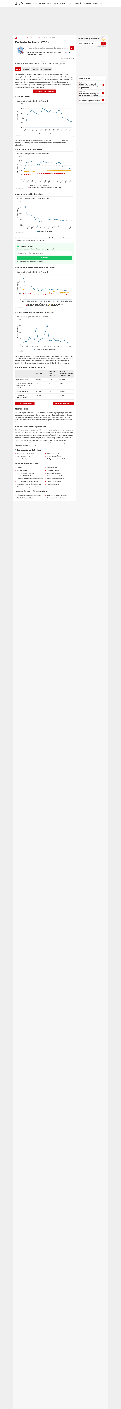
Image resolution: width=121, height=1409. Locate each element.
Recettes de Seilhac (62, 403)
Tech (35, 3)
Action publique (45, 3)
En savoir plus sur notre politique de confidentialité (30, 261)
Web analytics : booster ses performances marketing (89, 93)
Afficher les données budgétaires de (27, 63)
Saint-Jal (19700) (53, 453)
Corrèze (33, 38)
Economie (87, 3)
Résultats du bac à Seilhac (26, 498)
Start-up (63, 3)
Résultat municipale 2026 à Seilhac (29, 495)
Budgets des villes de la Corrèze (58, 459)
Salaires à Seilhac (23, 470)
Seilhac (40, 38)
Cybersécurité (75, 3)
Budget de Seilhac (25, 403)
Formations (84, 79)
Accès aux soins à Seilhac (55, 478)
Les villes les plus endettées (44, 91)
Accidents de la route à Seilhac (27, 481)
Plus (95, 3)
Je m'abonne (43, 257)
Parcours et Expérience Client (89, 99)
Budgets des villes (24, 38)
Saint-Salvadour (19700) (25, 453)
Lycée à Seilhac (52, 467)
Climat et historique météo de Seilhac (30, 478)
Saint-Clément (51, 52)
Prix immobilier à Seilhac (25, 473)
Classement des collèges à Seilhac (29, 484)
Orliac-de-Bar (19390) (54, 456)
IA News (28, 3)
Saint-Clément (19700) (25, 456)
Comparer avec (53, 63)
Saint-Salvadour (40, 52)
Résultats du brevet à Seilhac (57, 495)
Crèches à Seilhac (53, 470)
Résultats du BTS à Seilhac (56, 498)
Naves (59, 52)
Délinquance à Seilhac (54, 481)
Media (56, 3)
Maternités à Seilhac (54, 473)
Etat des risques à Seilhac (55, 476)
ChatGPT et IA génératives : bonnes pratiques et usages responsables (89, 85)
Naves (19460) (22, 459)
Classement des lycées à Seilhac (28, 487)
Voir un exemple (101, 46)
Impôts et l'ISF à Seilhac (25, 476)
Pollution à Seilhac (53, 484)
